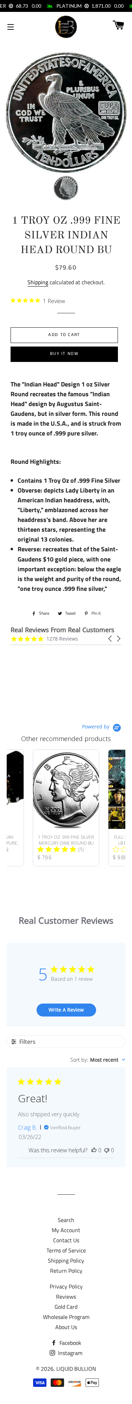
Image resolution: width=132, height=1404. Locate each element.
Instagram (69, 1353)
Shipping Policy (66, 1260)
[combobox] (97, 1059)
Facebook (69, 1343)
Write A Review (66, 1009)
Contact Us (66, 1240)
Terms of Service (66, 1250)
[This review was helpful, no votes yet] (94, 1150)
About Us (66, 1327)
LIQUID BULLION (76, 1368)
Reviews (66, 1296)
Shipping (37, 282)
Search (66, 1220)
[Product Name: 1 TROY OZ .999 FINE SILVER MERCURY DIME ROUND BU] (66, 807)
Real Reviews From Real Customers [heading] (62, 630)
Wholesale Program (66, 1317)
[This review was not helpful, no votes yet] (106, 1150)
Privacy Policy (66, 1286)
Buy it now (64, 353)
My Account (66, 1230)
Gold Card (66, 1306)
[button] (110, 639)
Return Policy (66, 1270)
